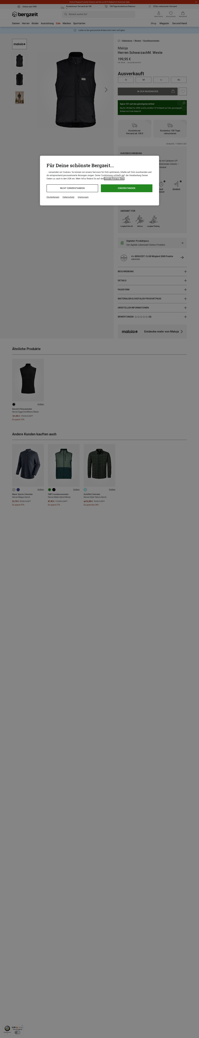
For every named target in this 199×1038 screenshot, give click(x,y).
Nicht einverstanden (72, 188)
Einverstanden (126, 188)
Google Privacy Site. (114, 178)
